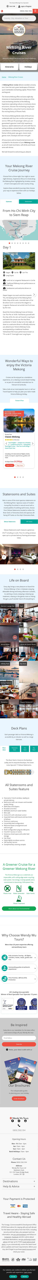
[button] (35, 11)
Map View (20, 465)
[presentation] (34, 294)
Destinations (10, 1181)
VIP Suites (29, 521)
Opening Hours (19, 1139)
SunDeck (25, 749)
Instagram (19, 1121)
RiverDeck (4, 749)
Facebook (12, 1121)
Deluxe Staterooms (9, 521)
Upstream (9, 201)
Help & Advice (11, 1186)
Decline (25, 1276)
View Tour (9, 465)
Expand (15, 637)
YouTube (25, 1121)
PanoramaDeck (14, 749)
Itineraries (9, 67)
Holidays (28, 67)
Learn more (28, 1272)
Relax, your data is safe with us (20, 1050)
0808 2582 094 (26, 11)
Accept (13, 1276)
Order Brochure (19, 1099)
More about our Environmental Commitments (19, 909)
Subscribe (19, 1044)
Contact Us (19, 1159)
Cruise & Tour (19, 400)
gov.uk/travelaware (19, 1234)
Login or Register (26, 6)
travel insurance (27, 1249)
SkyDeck (34, 749)
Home (4, 77)
